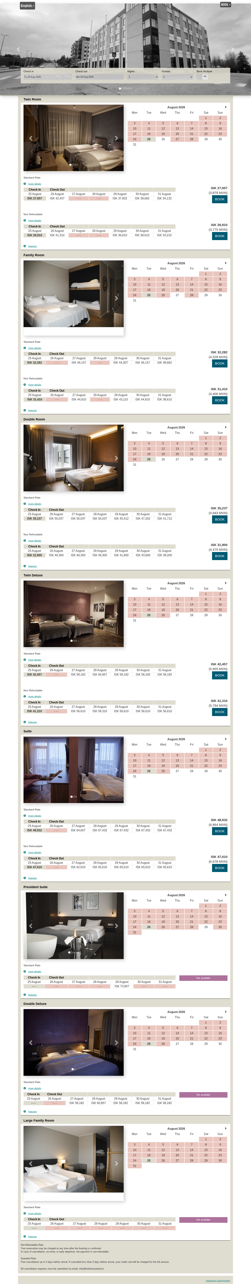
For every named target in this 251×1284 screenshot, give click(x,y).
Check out (81, 71)
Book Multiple (204, 71)
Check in (29, 71)
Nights (131, 71)
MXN (225, 4)
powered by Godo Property (218, 1281)
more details (34, 184)
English (27, 5)
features (32, 246)
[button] (19, 49)
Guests (166, 71)
